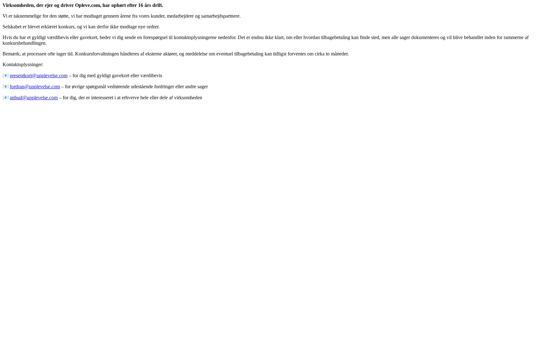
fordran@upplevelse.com (35, 86)
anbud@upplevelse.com (34, 97)
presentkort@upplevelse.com (38, 75)
